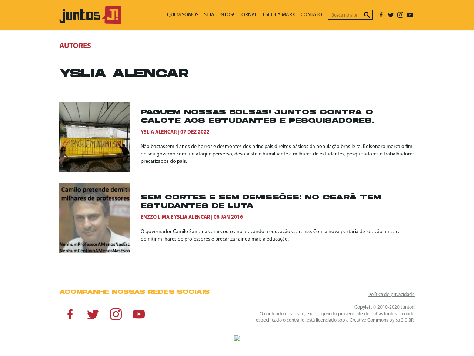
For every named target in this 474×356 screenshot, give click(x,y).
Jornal (248, 15)
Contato (311, 15)
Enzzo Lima (155, 217)
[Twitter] (390, 14)
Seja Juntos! (219, 15)
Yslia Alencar (159, 132)
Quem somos (182, 15)
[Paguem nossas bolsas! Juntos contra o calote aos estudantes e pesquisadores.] (100, 137)
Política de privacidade (391, 294)
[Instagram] (400, 14)
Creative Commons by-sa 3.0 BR (382, 320)
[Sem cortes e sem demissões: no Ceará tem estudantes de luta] (100, 218)
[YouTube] (409, 14)
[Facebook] (381, 14)
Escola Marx (279, 15)
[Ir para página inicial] (90, 22)
